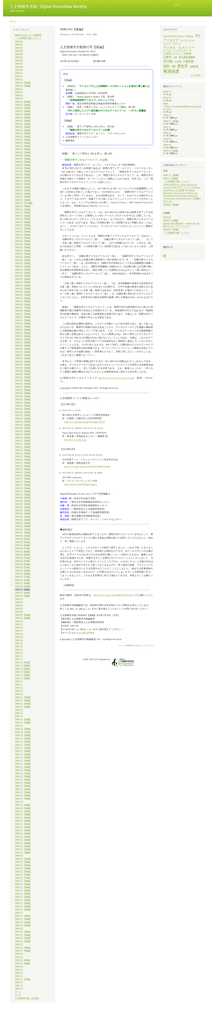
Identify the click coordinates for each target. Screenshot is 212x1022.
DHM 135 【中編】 (23, 773)
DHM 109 (19, 649)
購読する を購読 (164, 256)
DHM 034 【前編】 (23, 206)
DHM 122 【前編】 (23, 703)
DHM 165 (19, 953)
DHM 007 (19, 63)
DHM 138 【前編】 (23, 795)
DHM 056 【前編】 (23, 345)
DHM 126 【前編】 (23, 719)
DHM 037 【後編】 (23, 228)
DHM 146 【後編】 (23, 846)
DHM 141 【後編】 (23, 814)
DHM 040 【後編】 (23, 247)
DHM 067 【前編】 (23, 415)
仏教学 (167, 57)
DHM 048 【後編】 (23, 298)
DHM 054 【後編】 (23, 336)
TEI (197, 35)
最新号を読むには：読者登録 (28, 35)
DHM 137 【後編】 (23, 792)
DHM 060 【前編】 (23, 371)
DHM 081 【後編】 (23, 507)
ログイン (177, 5)
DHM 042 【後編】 (23, 260)
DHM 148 (19, 855)
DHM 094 (19, 599)
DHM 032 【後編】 (23, 193)
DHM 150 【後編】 (23, 868)
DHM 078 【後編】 (23, 488)
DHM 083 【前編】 (23, 516)
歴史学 (182, 66)
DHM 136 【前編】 (23, 782)
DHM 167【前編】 (23, 960)
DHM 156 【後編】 (23, 909)
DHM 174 (19, 985)
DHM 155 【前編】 (23, 900)
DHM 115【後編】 (23, 678)
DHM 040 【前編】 (23, 244)
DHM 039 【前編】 (23, 238)
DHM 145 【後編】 (23, 839)
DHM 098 (19, 611)
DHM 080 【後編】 (23, 501)
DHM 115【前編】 (23, 675)
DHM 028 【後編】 (23, 168)
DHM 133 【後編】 (23, 763)
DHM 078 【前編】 (23, 485)
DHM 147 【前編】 (23, 849)
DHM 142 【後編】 (23, 820)
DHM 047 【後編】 (23, 291)
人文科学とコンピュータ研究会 (177, 53)
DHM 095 (19, 602)
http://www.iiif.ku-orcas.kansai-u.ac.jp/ (116, 377)
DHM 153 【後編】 (23, 890)
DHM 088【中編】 (23, 548)
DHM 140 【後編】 (23, 808)
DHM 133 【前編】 (23, 760)
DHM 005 (19, 57)
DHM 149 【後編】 (23, 862)
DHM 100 (19, 621)
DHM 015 (19, 92)
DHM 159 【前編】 (23, 922)
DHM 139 (19, 801)
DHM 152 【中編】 (23, 878)
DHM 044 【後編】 (23, 272)
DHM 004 (19, 54)
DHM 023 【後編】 (23, 136)
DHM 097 (19, 608)
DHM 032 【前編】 (23, 190)
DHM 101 (19, 624)
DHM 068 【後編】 (23, 424)
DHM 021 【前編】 (23, 120)
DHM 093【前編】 (23, 592)
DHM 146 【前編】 (23, 843)
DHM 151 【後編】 (23, 874)
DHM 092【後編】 (23, 589)
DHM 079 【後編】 (23, 494)
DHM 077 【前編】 (23, 478)
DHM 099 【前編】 (23, 615)
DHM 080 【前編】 (23, 497)
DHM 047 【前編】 (23, 288)
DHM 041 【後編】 (23, 253)
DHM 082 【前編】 (23, 510)
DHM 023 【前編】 (23, 133)
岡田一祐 (169, 66)
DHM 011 (19, 76)
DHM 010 (19, 73)
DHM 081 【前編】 (23, 504)
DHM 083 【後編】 (23, 519)
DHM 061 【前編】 (23, 377)
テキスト (177, 43)
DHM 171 (19, 976)
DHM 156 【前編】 (23, 906)
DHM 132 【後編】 (23, 757)
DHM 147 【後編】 (23, 852)
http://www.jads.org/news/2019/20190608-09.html (87, 466)
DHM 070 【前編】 (23, 434)
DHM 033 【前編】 (23, 196)
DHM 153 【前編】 (23, 887)
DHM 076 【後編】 (23, 475)
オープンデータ (187, 40)
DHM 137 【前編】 (23, 789)
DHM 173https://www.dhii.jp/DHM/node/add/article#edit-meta (182, 106)
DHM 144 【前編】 (23, 830)
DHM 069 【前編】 (23, 428)
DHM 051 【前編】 (23, 314)
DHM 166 (19, 957)
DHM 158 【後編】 (23, 919)
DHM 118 (19, 687)
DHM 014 (19, 89)
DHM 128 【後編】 (23, 729)
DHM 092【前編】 (23, 586)
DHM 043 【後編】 (23, 266)
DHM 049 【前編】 (23, 301)
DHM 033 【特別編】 (24, 203)
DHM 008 (19, 67)
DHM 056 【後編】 (23, 348)
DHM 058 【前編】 (23, 358)
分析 (175, 57)
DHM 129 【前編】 (23, 735)
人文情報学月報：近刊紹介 (27, 998)
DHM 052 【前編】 (23, 320)
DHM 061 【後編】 (23, 380)
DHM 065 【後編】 (23, 405)
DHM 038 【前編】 (23, 231)
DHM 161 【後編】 (23, 935)
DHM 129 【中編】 (23, 732)
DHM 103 (19, 630)
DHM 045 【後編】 (23, 279)
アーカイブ (171, 40)
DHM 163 (19, 944)
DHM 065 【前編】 (23, 402)
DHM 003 (19, 51)
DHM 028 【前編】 (23, 165)
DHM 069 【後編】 (23, 431)
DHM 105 (19, 637)
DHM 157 (19, 912)
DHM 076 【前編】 (23, 472)
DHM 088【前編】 (23, 551)
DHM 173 (19, 982)
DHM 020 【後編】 (23, 117)
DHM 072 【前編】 (23, 447)
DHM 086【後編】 (23, 538)
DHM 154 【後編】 (23, 896)
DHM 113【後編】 (23, 665)
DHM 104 (19, 634)
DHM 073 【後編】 (23, 456)
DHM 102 (19, 627)
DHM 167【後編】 (23, 963)
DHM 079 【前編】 (23, 491)
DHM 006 (19, 60)
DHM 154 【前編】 (23, 893)
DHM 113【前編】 (23, 662)
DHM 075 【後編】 (23, 469)
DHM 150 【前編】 (23, 865)
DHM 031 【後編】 (23, 187)
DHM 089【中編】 (23, 558)
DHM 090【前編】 (23, 570)
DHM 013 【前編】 (23, 82)
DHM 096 (19, 605)
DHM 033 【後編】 (23, 200)
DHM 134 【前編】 (23, 767)
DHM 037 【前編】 (23, 225)
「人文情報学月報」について (28, 38)
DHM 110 (19, 652)
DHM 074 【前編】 (23, 459)
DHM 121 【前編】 (23, 697)
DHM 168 (19, 966)
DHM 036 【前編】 (23, 218)
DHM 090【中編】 (23, 567)
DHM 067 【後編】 (23, 418)
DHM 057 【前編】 (23, 352)
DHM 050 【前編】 (23, 307)
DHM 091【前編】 (23, 580)
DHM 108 (19, 646)
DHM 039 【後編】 (23, 241)
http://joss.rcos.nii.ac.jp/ (75, 439)
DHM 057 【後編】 (23, 355)
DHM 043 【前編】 (23, 263)
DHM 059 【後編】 (23, 367)
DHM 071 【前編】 (23, 440)
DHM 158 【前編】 (23, 916)
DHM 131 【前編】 (23, 748)
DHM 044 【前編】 (23, 269)
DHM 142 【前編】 (23, 817)
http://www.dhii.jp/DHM (83, 632)
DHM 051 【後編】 (23, 317)
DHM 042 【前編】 (23, 257)
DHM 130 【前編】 (23, 738)
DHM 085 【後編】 (23, 532)
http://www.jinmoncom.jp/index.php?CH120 (84, 421)
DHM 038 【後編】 (23, 234)
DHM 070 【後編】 (23, 437)
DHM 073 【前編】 (23, 453)
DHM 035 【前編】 (23, 212)
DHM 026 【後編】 (23, 155)
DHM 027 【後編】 (23, 161)
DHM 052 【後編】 (23, 323)
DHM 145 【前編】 (23, 836)
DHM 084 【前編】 (23, 523)
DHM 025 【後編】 (23, 149)
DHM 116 (19, 681)
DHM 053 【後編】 (23, 329)
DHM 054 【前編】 (23, 333)
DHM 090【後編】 (23, 573)
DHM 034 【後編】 (23, 209)
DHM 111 (19, 656)
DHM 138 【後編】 (23, 798)
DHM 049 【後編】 (23, 304)
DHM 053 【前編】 (23, 326)
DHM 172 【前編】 (23, 979)
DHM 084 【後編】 (23, 526)
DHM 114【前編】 (23, 668)
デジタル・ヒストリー (178, 47)
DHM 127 (19, 725)
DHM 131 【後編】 (23, 751)
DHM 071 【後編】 (23, 443)
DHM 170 (19, 973)
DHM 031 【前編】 (23, 184)
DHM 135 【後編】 (23, 779)
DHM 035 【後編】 (23, 215)
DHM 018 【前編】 (23, 101)
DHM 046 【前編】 (23, 282)
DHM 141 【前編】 (23, 811)
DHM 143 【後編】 (23, 827)
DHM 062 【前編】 (23, 383)
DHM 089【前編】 (23, 561)
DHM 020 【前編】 (23, 114)
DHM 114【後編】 (23, 672)
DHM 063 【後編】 (23, 393)
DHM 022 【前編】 (23, 127)
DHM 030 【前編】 (23, 177)
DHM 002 (19, 47)
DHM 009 (19, 70)
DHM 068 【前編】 (23, 421)
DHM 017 (19, 98)
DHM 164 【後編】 (23, 950)
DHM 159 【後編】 (23, 925)
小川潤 (177, 61)
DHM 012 (19, 79)
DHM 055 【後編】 (23, 342)
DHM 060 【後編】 (23, 374)
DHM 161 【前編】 (23, 931)
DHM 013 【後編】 (23, 85)
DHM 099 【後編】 (23, 618)
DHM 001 (19, 44)
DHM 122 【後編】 (23, 706)
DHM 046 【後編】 (23, 285)
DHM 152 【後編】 (23, 884)
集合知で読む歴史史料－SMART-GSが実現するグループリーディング (181, 225)
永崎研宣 (194, 66)
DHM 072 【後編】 (23, 450)
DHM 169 (19, 969)
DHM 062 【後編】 (23, 386)
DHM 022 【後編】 (23, 130)
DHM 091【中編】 (23, 576)
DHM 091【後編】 (23, 583)
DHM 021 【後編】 (23, 124)
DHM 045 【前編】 (23, 275)
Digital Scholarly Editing (173, 36)
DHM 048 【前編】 (23, 295)
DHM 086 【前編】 (23, 535)
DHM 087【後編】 (23, 545)
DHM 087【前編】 (23, 542)
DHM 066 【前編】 (23, 409)
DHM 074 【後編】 (23, 462)
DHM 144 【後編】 (23, 833)
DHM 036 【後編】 (23, 222)
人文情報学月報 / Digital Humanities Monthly (48, 6)
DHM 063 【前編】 (23, 390)
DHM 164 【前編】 (23, 947)
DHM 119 (19, 691)
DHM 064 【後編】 (23, 399)
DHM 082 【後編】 (23, 513)
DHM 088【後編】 (23, 554)
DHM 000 (19, 41)
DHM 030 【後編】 (23, 181)
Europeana (189, 36)
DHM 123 (19, 710)
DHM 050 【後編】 (23, 310)
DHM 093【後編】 (23, 595)
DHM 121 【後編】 (23, 700)
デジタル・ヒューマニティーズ (177, 50)
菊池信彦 (171, 71)
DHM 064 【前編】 (23, 396)
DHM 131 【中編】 (23, 744)
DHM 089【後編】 (23, 564)
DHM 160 (19, 928)
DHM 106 (19, 640)
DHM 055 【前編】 (23, 339)
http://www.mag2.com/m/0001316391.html (113, 595)
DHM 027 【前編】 (23, 158)
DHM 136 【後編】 (23, 786)
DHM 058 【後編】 (23, 361)
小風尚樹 (188, 61)
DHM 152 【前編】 (23, 881)
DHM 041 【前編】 (23, 250)
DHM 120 (19, 694)
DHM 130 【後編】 (23, 741)
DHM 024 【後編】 (23, 142)
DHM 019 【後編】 (23, 111)
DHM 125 (19, 716)
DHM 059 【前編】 (23, 364)
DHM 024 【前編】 (23, 139)
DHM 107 (19, 643)
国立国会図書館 (187, 57)
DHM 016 (19, 95)
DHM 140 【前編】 (23, 805)
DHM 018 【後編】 (23, 104)
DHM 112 (19, 659)
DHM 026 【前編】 (23, 152)
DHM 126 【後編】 (23, 722)
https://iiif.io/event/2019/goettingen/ (80, 484)
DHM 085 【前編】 (23, 529)
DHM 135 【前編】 (23, 776)
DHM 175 (19, 988)
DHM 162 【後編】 (23, 941)
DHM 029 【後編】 (23, 174)
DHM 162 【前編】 (23, 938)
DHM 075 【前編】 (23, 466)
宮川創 (168, 61)
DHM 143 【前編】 (23, 824)
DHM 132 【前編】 (23, 754)
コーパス (167, 43)
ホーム (13, 21)
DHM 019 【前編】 (23, 108)
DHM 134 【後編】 (23, 770)
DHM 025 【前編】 (23, 146)
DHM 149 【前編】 (23, 859)
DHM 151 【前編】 (23, 871)
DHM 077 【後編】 (23, 481)
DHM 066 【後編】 (23, 412)
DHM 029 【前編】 (23, 171)
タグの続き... (196, 75)
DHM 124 (19, 713)
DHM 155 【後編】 (23, 903)
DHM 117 (19, 684)
